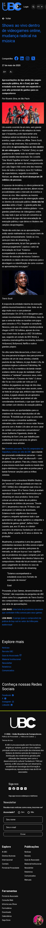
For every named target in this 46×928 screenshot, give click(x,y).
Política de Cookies (27, 737)
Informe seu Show (9, 904)
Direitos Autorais (8, 856)
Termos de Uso (7, 740)
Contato (5, 864)
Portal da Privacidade (10, 868)
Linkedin (6, 705)
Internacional (7, 860)
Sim (22, 812)
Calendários (7, 916)
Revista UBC (7, 651)
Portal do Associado (10, 896)
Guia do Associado (10, 655)
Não (32, 812)
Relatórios (6, 667)
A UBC (4, 852)
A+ (4, 71)
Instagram (6, 701)
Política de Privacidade (10, 737)
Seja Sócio (6, 920)
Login (26, 7)
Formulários (7, 908)
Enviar (23, 834)
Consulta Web (7, 900)
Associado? (9, 812)
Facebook (6, 695)
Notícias (5, 647)
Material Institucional (11, 659)
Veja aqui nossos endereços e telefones (23, 796)
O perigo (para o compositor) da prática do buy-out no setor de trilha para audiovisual (21, 621)
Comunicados (8, 670)
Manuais (28, 880)
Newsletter (7, 663)
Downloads (6, 912)
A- (11, 71)
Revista (28, 856)
